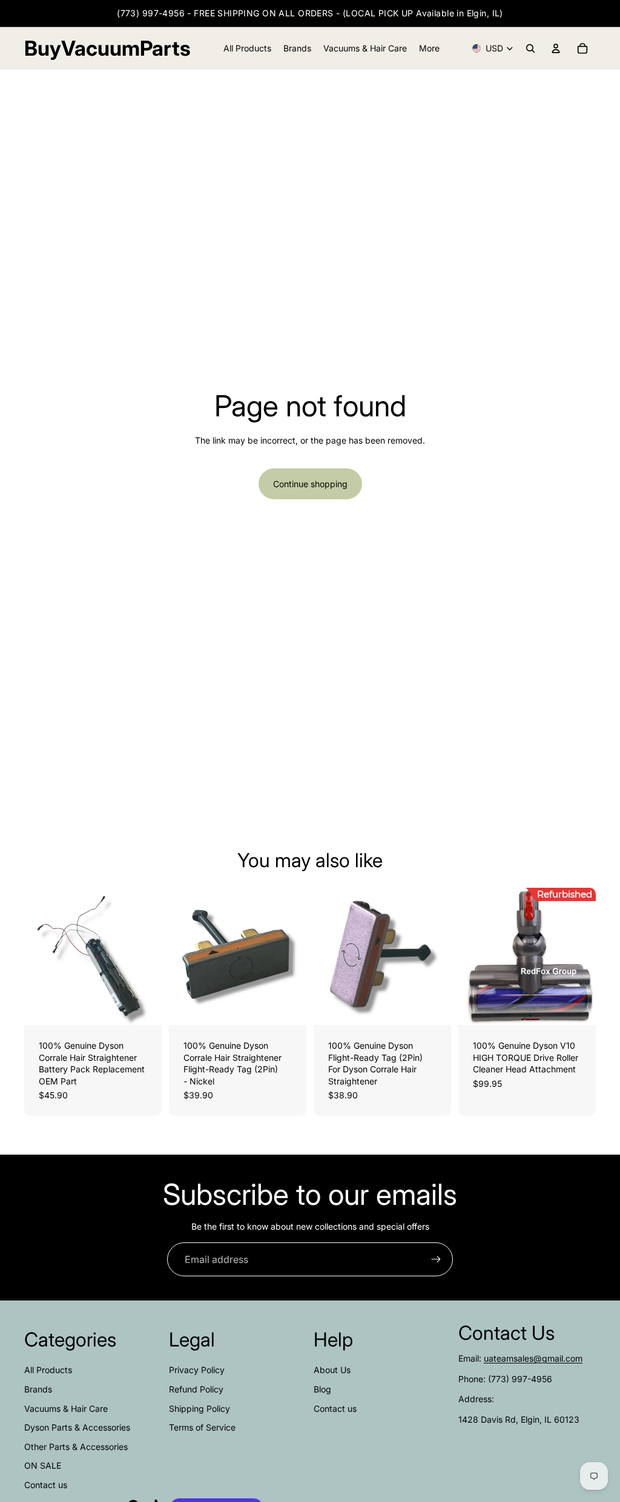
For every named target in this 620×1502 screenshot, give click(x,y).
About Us (332, 1370)
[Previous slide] (33, 956)
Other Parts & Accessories (76, 1446)
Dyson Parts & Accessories (77, 1427)
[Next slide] (152, 956)
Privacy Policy (197, 1370)
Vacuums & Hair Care (66, 1408)
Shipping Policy (199, 1408)
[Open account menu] (555, 48)
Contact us (45, 1485)
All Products (48, 1370)
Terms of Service (202, 1427)
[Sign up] (435, 1259)
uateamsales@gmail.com (533, 1358)
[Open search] (530, 48)
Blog (322, 1389)
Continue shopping (310, 484)
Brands (38, 1389)
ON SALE (42, 1465)
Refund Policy (196, 1389)
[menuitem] (429, 48)
